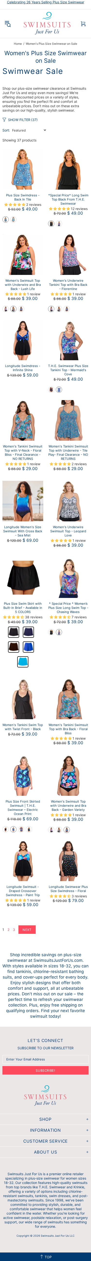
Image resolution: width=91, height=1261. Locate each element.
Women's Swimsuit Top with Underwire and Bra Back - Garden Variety (68, 805)
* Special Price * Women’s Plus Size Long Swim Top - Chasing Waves (68, 608)
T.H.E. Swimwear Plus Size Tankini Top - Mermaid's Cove (68, 370)
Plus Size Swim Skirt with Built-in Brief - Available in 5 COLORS (22, 608)
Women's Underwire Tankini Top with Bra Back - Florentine (68, 285)
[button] (5, 219)
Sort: (6, 130)
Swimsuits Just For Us (47, 23)
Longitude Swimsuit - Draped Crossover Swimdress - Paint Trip (23, 891)
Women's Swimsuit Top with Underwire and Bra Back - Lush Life (23, 285)
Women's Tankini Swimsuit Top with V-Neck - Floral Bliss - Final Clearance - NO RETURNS (22, 452)
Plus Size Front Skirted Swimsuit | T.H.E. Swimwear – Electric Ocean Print (23, 807)
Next (27, 930)
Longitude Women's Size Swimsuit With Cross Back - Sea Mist (22, 531)
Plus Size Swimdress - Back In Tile (23, 197)
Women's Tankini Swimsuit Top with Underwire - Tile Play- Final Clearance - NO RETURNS (68, 452)
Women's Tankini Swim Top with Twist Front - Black (22, 727)
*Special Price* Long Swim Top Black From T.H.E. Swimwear (68, 199)
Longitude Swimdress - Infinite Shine (22, 368)
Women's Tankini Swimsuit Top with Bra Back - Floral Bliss (68, 729)
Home (18, 43)
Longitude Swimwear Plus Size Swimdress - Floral (68, 889)
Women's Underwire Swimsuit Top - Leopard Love (68, 531)
